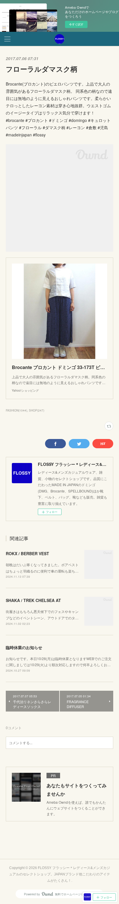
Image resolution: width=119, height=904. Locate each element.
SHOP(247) (36, 410)
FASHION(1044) (16, 410)
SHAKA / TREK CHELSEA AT (33, 600)
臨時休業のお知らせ (24, 647)
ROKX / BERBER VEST (27, 553)
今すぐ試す (76, 24)
